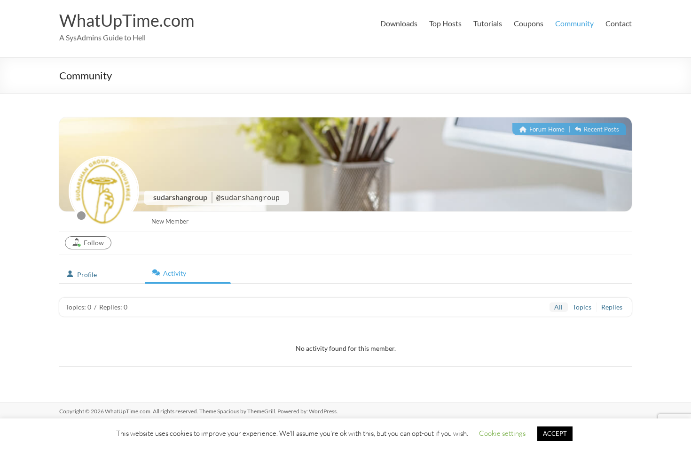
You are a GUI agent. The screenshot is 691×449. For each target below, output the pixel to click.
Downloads (398, 23)
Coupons (528, 23)
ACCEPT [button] (555, 433)
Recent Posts (600, 129)
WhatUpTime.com (127, 20)
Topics (582, 307)
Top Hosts (445, 23)
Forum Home (546, 129)
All (558, 307)
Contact (618, 23)
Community (574, 23)
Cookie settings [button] (502, 433)
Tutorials (487, 23)
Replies (611, 307)
